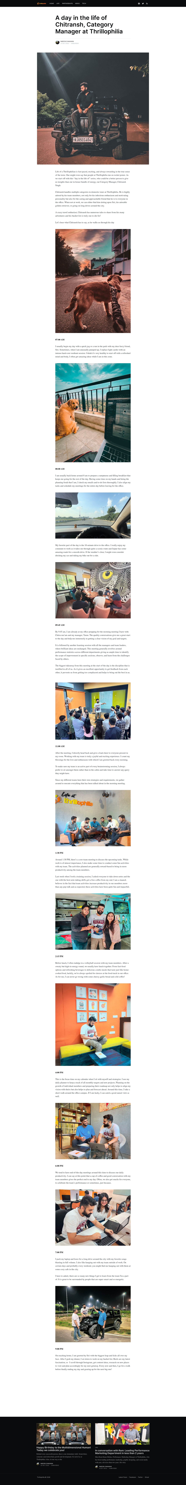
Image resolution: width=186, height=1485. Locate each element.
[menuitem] (51, 3)
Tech (84, 3)
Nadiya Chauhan (67, 41)
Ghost (147, 1477)
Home (52, 3)
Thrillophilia (41, 1477)
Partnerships (67, 3)
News (77, 3)
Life (58, 3)
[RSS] (147, 3)
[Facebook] (139, 3)
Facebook (132, 1477)
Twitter (140, 1477)
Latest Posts (123, 1477)
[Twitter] (143, 3)
